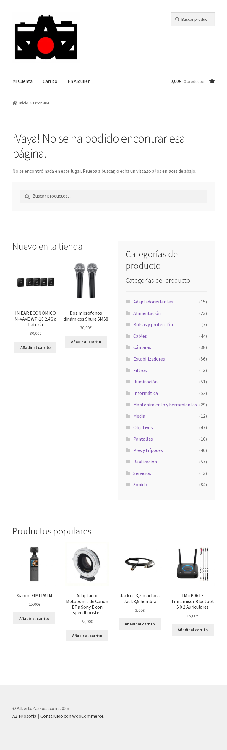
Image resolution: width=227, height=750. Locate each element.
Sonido (140, 484)
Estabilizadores (149, 359)
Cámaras (142, 347)
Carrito (50, 81)
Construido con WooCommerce (71, 716)
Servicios (142, 473)
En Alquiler (79, 81)
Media (139, 416)
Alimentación (147, 313)
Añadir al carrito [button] (35, 347)
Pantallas (143, 439)
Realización (145, 462)
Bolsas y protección (153, 324)
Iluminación (145, 381)
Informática (145, 393)
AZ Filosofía (24, 716)
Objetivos (143, 427)
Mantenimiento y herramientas (165, 405)
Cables (140, 336)
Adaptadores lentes (153, 302)
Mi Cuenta (22, 81)
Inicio (23, 103)
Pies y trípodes (148, 450)
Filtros (140, 370)
